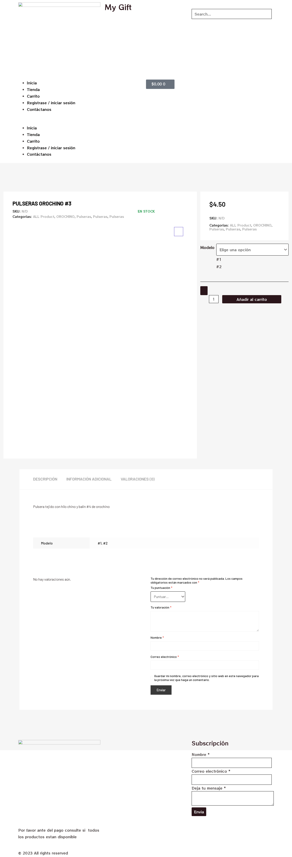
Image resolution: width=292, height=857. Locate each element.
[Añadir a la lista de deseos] (204, 290)
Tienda (33, 89)
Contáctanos (39, 109)
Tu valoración (161, 607)
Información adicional (89, 478)
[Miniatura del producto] (178, 231)
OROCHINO (65, 216)
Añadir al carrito (252, 299)
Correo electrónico (165, 657)
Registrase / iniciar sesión (51, 102)
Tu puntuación (161, 588)
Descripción (45, 478)
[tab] (49, 479)
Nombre (157, 637)
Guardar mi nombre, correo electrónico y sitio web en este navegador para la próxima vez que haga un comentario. (206, 678)
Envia (199, 811)
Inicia (32, 82)
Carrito (33, 96)
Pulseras (84, 216)
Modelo (207, 247)
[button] (81, 121)
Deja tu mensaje (209, 788)
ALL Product (43, 216)
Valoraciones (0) (137, 478)
